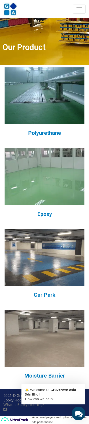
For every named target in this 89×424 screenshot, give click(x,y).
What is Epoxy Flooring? (23, 404)
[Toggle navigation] (79, 9)
